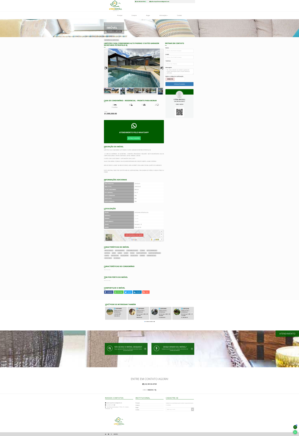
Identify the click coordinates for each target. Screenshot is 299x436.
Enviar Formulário (180, 84)
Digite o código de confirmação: (174, 76)
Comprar (134, 15)
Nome (167, 48)
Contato (179, 15)
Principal (119, 15)
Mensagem (168, 67)
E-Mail (167, 54)
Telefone (168, 61)
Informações (163, 15)
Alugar (148, 15)
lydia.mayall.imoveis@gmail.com (114, 403)
